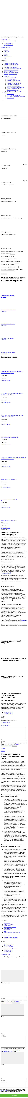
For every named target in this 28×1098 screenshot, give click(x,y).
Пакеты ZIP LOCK (11, 77)
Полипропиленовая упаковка (11, 64)
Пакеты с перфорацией (9, 71)
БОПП (5, 92)
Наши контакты (8, 56)
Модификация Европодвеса (8, 261)
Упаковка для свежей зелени (11, 72)
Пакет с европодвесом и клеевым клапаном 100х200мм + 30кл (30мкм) (12, 394)
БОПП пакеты (10, 94)
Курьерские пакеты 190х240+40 (9, 479)
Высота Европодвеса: (6, 259)
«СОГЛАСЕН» (3, 1090)
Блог (5, 58)
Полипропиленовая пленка (10, 63)
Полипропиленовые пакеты (11, 66)
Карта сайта (7, 929)
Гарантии (6, 55)
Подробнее (3, 297)
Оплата (5, 52)
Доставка (6, 54)
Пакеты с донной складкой (10, 74)
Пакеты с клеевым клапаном (11, 70)
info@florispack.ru (5, 39)
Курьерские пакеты (11, 79)
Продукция (6, 76)
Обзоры (3, 751)
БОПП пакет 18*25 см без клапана (9, 437)
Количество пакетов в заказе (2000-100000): (12, 269)
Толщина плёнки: (5, 253)
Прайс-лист (6, 51)
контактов (24, 620)
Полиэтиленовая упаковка (10, 67)
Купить (8, 380)
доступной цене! (6, 573)
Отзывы (3, 748)
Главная (6, 50)
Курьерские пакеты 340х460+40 (9, 500)
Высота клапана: (5, 256)
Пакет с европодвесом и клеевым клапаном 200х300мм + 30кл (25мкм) (12, 372)
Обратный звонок (5, 47)
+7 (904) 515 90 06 (8, 45)
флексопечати (20, 609)
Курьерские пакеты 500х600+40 (9, 520)
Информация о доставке (10, 927)
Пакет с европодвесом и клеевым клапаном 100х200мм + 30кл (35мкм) (12, 416)
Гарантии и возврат (9, 924)
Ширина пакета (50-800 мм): (8, 264)
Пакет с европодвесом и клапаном (12, 68)
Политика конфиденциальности (12, 932)
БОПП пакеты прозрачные (13, 95)
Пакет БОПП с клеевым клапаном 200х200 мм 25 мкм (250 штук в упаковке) (13, 458)
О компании (7, 923)
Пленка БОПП (10, 98)
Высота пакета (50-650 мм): (8, 267)
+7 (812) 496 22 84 (8, 43)
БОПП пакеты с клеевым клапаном (16, 96)
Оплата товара (7, 925)
